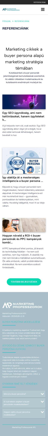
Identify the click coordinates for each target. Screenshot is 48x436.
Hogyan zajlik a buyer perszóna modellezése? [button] (17, 413)
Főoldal (6, 21)
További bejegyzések (24, 282)
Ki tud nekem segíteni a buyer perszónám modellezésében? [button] (16, 403)
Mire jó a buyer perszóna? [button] (15, 394)
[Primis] (11, 9)
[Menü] (43, 9)
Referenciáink (40, 2)
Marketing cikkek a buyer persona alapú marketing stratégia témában (24, 59)
